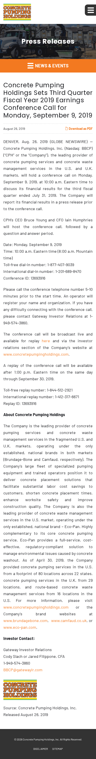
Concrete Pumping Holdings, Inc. (41, 739)
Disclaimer (40, 748)
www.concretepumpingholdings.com (36, 354)
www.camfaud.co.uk (69, 620)
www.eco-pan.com (19, 627)
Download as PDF (80, 128)
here (46, 340)
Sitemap (57, 748)
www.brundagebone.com (25, 620)
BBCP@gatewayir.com (22, 669)
